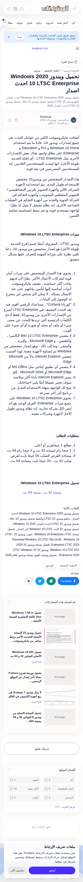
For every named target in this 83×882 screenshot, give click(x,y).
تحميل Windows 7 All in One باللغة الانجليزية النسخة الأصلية (25, 616)
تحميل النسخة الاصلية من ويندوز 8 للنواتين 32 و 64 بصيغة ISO (27, 717)
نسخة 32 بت (52, 492)
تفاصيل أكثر (17, 870)
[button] (15, 9)
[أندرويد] (49, 23)
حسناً (19, 37)
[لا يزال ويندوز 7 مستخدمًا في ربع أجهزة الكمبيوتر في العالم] (59, 697)
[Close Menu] (9, 37)
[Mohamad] (45, 116)
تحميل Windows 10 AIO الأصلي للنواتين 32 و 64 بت (25, 654)
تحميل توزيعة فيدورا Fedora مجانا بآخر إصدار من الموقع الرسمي (25, 677)
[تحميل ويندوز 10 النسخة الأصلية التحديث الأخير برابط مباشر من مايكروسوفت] (59, 637)
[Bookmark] (22, 9)
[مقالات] (9, 23)
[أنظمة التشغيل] (67, 565)
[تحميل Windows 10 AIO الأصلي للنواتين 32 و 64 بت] (59, 657)
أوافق (52, 870)
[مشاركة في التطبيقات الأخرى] (28, 581)
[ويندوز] (49, 565)
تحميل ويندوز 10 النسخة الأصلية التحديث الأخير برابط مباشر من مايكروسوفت (25, 636)
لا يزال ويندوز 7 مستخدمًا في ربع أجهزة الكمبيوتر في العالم (24, 694)
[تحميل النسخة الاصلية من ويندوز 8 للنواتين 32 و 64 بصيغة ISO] (59, 717)
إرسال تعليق (42, 748)
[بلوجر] (29, 23)
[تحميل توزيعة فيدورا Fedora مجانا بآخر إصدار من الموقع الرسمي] (59, 677)
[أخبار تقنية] (62, 23)
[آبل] (73, 23)
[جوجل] (19, 23)
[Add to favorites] (16, 120)
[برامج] (39, 23)
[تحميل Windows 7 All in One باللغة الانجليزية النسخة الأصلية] (59, 617)
